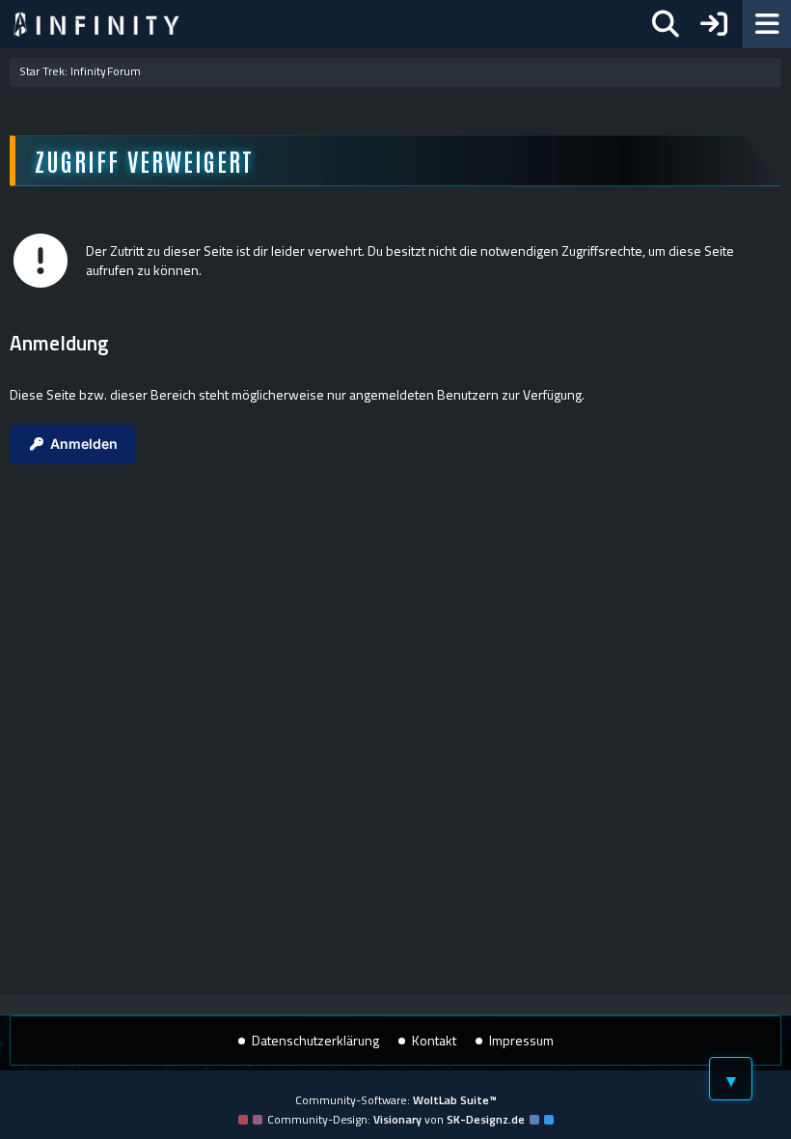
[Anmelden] (714, 24)
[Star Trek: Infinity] (96, 24)
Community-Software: (396, 1100)
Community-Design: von (396, 1119)
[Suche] (665, 24)
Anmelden (84, 443)
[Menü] (767, 24)
